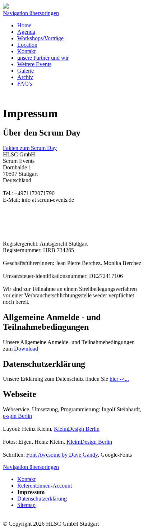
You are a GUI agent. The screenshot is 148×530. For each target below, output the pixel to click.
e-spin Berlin (17, 416)
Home (24, 25)
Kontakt (26, 51)
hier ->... (119, 379)
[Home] (6, 7)
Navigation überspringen (31, 13)
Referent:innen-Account (44, 486)
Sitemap (26, 505)
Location (27, 45)
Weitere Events (34, 64)
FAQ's (24, 84)
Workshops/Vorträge (40, 38)
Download (26, 349)
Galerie (25, 71)
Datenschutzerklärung (42, 498)
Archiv (25, 77)
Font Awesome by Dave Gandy (62, 455)
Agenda (26, 32)
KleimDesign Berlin (77, 429)
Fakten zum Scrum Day (30, 148)
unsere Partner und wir (43, 58)
